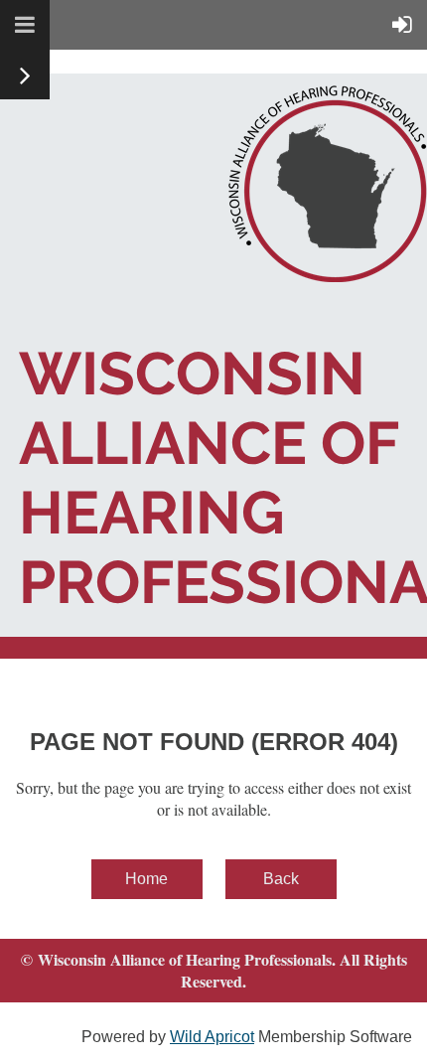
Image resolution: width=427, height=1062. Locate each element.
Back (281, 878)
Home (146, 878)
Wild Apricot (212, 1036)
